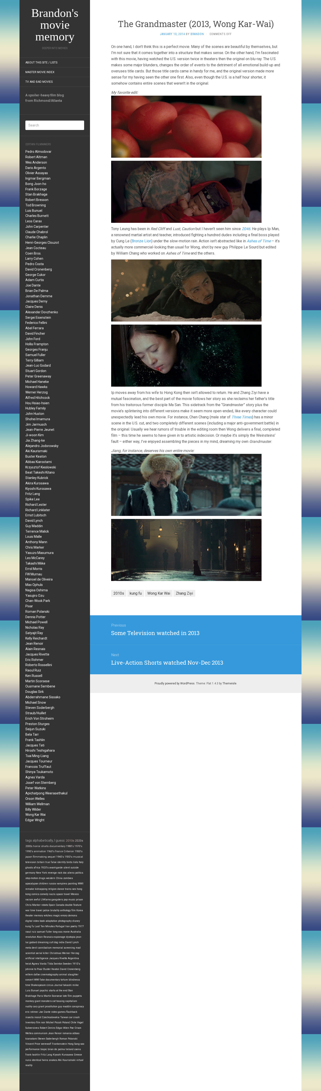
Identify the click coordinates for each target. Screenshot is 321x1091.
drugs (42, 878)
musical (78, 856)
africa (37, 867)
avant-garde (56, 867)
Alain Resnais (35, 649)
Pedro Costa (34, 264)
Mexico (75, 894)
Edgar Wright (34, 820)
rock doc (62, 872)
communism (40, 1033)
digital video (32, 920)
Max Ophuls (34, 585)
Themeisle (229, 683)
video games (58, 1011)
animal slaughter (68, 974)
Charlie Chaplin (36, 237)
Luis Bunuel (33, 210)
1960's (51, 851)
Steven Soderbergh (39, 708)
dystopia (70, 936)
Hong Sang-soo (76, 1043)
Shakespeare (38, 985)
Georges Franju (36, 349)
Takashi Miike (35, 563)
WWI (36, 979)
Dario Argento (35, 168)
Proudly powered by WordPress (175, 683)
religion (52, 889)
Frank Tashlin (35, 740)
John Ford (32, 339)
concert (29, 979)
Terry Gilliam (34, 360)
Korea (79, 910)
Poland (66, 1022)
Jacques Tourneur (38, 761)
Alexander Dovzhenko (41, 312)
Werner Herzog (36, 392)
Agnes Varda (35, 777)
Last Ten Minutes (45, 926)
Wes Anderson (36, 162)
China (59, 878)
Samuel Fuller (35, 355)
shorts (45, 846)
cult (51, 942)
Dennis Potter (35, 617)
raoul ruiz (30, 931)
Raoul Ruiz (33, 670)
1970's (78, 846)
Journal (58, 985)
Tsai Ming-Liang (37, 756)
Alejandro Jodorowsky (42, 446)
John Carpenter (37, 226)
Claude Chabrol (36, 232)
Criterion (69, 851)
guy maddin (64, 1006)
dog (56, 942)
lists (75, 862)
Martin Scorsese (37, 681)
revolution (30, 936)
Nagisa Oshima (36, 590)
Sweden (67, 963)
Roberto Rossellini (38, 665)
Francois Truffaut (38, 767)
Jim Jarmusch (36, 424)
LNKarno (46, 899)
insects (29, 1017)
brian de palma (56, 1049)
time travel (36, 910)
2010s (70, 840)
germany (30, 872)
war (27, 910)
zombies (68, 878)
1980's (70, 846)
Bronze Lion (141, 241)
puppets (77, 995)
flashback (71, 1011)
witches (48, 915)
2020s (79, 840)
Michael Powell (36, 622)
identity (61, 862)
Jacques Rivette (37, 654)
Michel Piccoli (54, 1022)
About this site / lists (41, 62)
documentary (57, 846)
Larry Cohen (34, 258)
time (27, 985)
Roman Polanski (37, 611)
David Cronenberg (38, 269)
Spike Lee (32, 499)
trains (68, 889)
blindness (74, 979)
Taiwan (64, 1017)
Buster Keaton (36, 456)
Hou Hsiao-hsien (37, 403)
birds (69, 862)
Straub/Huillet (35, 713)
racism (29, 899)
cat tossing (58, 1001)
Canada (60, 905)
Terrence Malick (37, 531)
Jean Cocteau (35, 248)
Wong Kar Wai (35, 814)
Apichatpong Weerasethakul (46, 793)
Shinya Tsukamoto (39, 772)
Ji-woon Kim (34, 435)
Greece (78, 1054)
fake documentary (50, 979)
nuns (28, 1060)
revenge (52, 872)
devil (34, 947)
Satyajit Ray (34, 633)
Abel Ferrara (34, 328)
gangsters (57, 899)
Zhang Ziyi (184, 593)
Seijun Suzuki (35, 729)
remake (29, 889)
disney (76, 920)
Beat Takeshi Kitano (40, 472)
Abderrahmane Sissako (42, 697)
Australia (75, 931)
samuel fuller (44, 931)
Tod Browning (35, 205)
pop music (69, 899)
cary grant (38, 1006)
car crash (74, 1017)
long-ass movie (61, 931)
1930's (68, 856)
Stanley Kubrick (36, 478)
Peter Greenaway (38, 376)
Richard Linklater (37, 510)
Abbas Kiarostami (38, 462)
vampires (62, 883)
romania (67, 1033)
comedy (44, 894)
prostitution (51, 1006)
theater (29, 915)
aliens (70, 872)
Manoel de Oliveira (39, 579)
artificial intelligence (36, 958)
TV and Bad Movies (39, 81)
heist (28, 963)
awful (37, 899)
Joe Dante (33, 285)
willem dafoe (32, 974)
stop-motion (31, 878)
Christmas (55, 953)
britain (41, 862)
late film (67, 995)
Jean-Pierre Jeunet (39, 430)
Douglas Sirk (34, 692)
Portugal (60, 926)
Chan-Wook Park (37, 601)
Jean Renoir (34, 643)
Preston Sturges (37, 724)
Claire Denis (34, 307)
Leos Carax (33, 221)
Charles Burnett (37, 216)
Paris (40, 995)
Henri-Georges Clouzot (42, 242)
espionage (59, 936)
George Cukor (35, 275)
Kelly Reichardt (36, 638)
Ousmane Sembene (40, 686)
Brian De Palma (36, 291)
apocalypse (31, 883)
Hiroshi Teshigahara (40, 750)
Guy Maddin (34, 526)
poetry (73, 926)
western (50, 878)
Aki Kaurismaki (36, 451)
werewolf (46, 1043)
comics (35, 894)
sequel (51, 856)
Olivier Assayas (36, 173)
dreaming (43, 942)
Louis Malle (33, 536)
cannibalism (45, 947)
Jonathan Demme (38, 296)
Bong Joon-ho (35, 184)
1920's (45, 867)
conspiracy (78, 1006)
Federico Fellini (36, 323)
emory (64, 915)
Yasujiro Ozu (34, 595)
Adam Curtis (34, 280)
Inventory (30, 1022)
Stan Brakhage (36, 194)
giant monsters (43, 1001)
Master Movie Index (40, 72)
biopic (43, 1049)
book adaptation (48, 920)
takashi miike (71, 985)
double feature (73, 905)
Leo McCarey (35, 558)
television (30, 862)
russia (52, 883)
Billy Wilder (33, 809)
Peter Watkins (35, 788)
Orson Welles (35, 799)
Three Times (241, 417)
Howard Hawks (36, 387)
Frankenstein (59, 1043)
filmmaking (40, 856)
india (61, 942)
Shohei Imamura (37, 419)
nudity (28, 1006)
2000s (28, 846)
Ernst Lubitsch (35, 515)
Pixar (29, 606)
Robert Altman (36, 157)
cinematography (50, 974)
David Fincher (35, 333)
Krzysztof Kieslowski (40, 467)
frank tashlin (32, 1054)
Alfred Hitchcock (37, 398)
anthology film (68, 910)
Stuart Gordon (35, 371)
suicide (74, 867)
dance (60, 889)
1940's (60, 856)
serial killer (42, 953)
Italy (81, 862)
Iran (67, 926)
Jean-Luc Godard (38, 365)
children (43, 883)
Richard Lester (36, 504)
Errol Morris (33, 569)
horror (36, 846)
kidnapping (41, 889)
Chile (73, 1022)
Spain (52, 905)
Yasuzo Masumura (39, 553)
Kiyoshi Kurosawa (38, 489)
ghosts (29, 867)
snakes (53, 1060)
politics (79, 872)
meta (28, 947)
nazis (52, 894)
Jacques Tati (34, 745)
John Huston (34, 414)
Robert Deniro (47, 1027)
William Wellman (37, 804)
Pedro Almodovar (38, 151)
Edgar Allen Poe (65, 1027)
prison (79, 899)
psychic (44, 990)
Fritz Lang (32, 494)
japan (28, 856)
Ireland (70, 1049)
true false (51, 862)
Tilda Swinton (54, 963)
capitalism (71, 1001)
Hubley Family (35, 408)
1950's (78, 851)
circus (50, 985)
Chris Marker (34, 547)
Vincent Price (32, 1043)
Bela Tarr (32, 734)
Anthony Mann (36, 542)
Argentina (73, 958)
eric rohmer (31, 1011)
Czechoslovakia (50, 1017)
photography (65, 920)
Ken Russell (33, 676)
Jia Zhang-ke (35, 440)
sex (74, 889)
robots (44, 905)
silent (66, 867)
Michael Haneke (37, 382)
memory (38, 915)
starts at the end (58, 990)
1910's (76, 963)
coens (77, 1049)
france (59, 851)
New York (41, 872)
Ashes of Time (259, 241)
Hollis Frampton (36, 344)
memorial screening (63, 947)
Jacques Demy (36, 301)
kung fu (29, 926)
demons (72, 915)
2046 (246, 229)
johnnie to (30, 969)
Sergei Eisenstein (38, 317)
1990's (29, 851)
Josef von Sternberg (40, 783)
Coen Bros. (33, 253)
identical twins (40, 1060)
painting (72, 883)
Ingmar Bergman (38, 178)
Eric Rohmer (34, 660)
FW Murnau (33, 574)
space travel (63, 894)
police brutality (51, 910)
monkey (29, 1001)
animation (40, 851)
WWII (80, 883)
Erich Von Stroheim (39, 718)
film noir (40, 1022)
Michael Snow (35, 702)
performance (32, 1049)
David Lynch (34, 520)
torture (64, 979)
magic (56, 915)
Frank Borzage (36, 189)
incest (37, 1017)
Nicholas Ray (34, 627)
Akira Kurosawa (37, 483)
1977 (81, 926)
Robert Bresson (36, 200)
